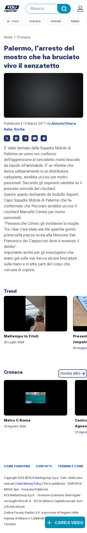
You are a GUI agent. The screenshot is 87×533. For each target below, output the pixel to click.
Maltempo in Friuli (21, 336)
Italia (8, 129)
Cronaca (35, 21)
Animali (56, 21)
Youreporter (12, 9)
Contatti (44, 466)
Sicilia (19, 129)
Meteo (75, 21)
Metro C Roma (17, 420)
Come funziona (17, 466)
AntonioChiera (63, 123)
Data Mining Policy (29, 483)
